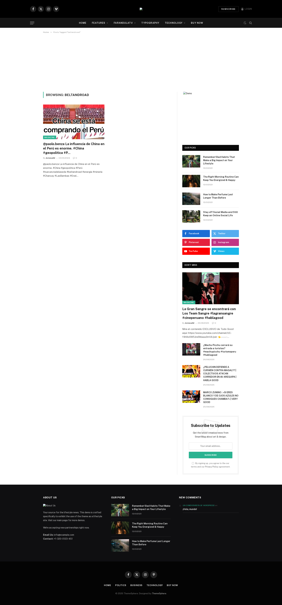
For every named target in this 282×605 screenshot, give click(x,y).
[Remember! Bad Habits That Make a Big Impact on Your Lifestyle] (191, 161)
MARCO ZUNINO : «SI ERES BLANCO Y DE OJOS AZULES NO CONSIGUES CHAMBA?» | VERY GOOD (220, 397)
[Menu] (32, 23)
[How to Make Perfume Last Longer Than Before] (191, 199)
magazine (49, 137)
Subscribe (228, 9)
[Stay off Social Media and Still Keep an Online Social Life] (191, 216)
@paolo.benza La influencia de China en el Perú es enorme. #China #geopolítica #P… (73, 148)
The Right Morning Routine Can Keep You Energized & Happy (221, 178)
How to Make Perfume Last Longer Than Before (218, 196)
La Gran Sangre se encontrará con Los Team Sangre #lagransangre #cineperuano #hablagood (209, 313)
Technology (173, 23)
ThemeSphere (159, 593)
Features (98, 23)
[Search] (250, 23)
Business (136, 585)
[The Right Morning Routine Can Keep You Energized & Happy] (191, 181)
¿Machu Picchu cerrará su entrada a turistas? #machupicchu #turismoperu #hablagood (219, 350)
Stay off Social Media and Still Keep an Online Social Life (220, 214)
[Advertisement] (141, 62)
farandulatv (123, 23)
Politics (120, 585)
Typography (150, 23)
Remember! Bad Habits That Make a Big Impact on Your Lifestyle (219, 160)
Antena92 (50, 158)
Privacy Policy (211, 466)
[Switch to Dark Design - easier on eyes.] (245, 23)
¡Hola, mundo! (190, 509)
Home (82, 23)
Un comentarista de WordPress (198, 505)
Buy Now (197, 23)
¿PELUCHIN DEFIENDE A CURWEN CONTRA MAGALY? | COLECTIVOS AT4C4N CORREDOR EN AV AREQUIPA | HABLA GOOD (219, 373)
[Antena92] (141, 9)
